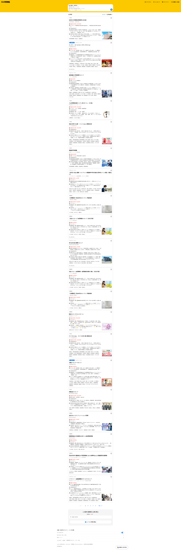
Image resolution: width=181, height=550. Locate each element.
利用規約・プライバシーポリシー (77, 544)
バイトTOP (59, 540)
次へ (100, 505)
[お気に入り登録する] (111, 17)
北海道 (64, 540)
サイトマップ (68, 544)
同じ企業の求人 (72, 69)
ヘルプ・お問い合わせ (61, 544)
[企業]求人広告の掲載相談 (88, 544)
